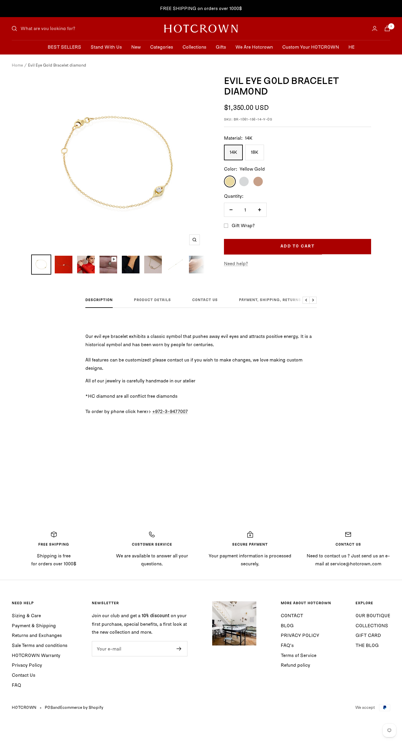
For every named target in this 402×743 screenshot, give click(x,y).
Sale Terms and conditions (39, 645)
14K (233, 152)
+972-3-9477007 (170, 411)
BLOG (287, 625)
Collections (194, 47)
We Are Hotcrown (254, 47)
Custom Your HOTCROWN (310, 47)
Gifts (221, 47)
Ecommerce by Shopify (81, 707)
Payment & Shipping (34, 625)
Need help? (236, 263)
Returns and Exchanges (37, 635)
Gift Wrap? (243, 225)
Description (99, 300)
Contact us (205, 300)
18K (254, 152)
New (136, 47)
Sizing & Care (26, 615)
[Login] (374, 28)
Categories (161, 47)
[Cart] (387, 28)
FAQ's (287, 645)
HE (351, 47)
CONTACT (292, 615)
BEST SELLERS (64, 47)
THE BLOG (367, 645)
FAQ (16, 685)
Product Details (152, 300)
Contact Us (23, 675)
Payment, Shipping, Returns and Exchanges (288, 300)
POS (49, 707)
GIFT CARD (368, 635)
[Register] (179, 649)
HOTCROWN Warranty (36, 655)
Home (17, 65)
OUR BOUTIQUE (373, 615)
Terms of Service (298, 655)
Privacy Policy (27, 665)
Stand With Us (106, 47)
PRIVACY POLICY (300, 635)
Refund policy (295, 665)
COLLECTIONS (372, 625)
